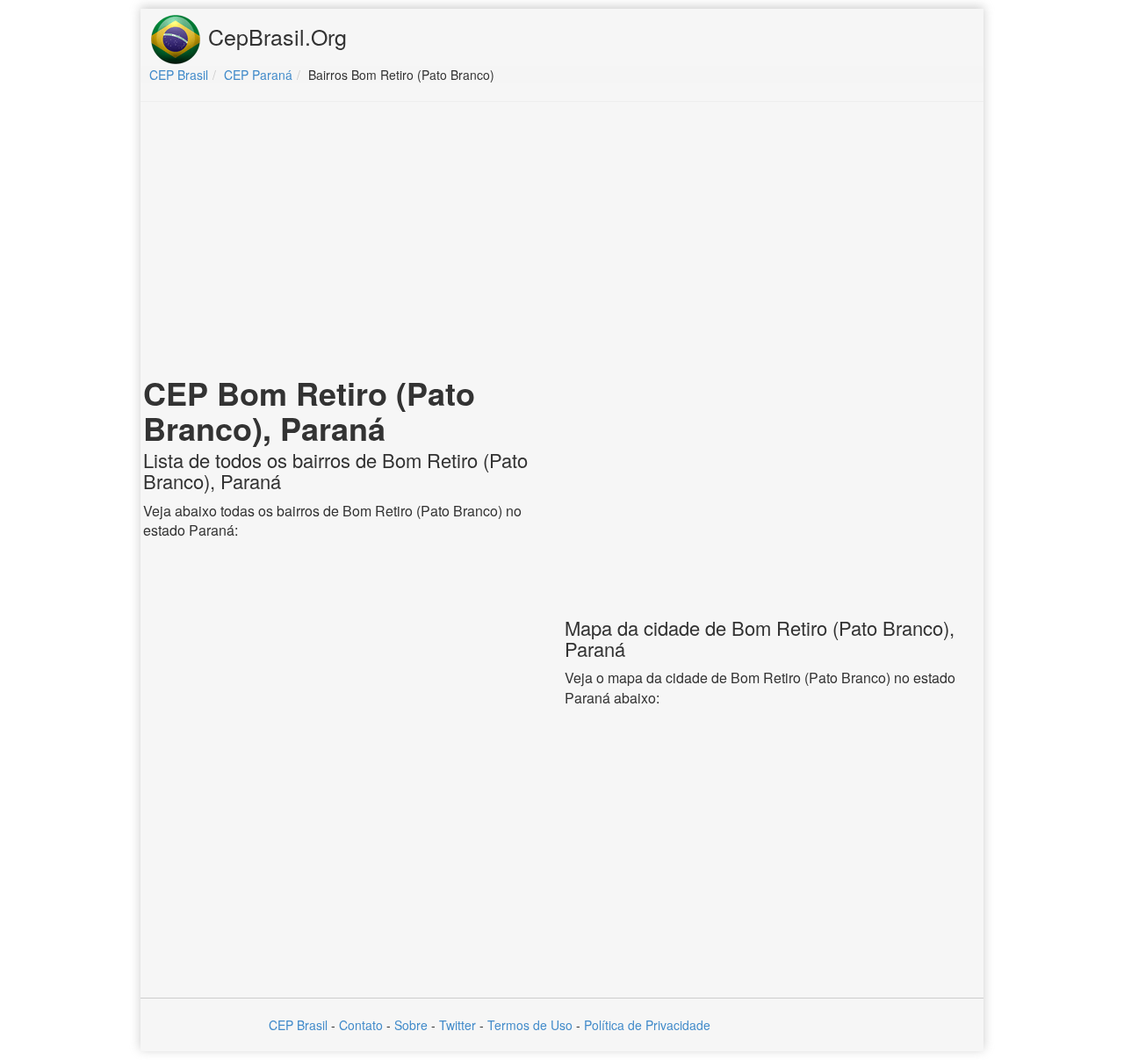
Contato (361, 1025)
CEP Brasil (298, 1025)
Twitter (457, 1025)
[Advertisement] (562, 242)
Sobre (411, 1025)
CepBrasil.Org (274, 36)
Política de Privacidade (647, 1025)
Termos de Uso (530, 1025)
